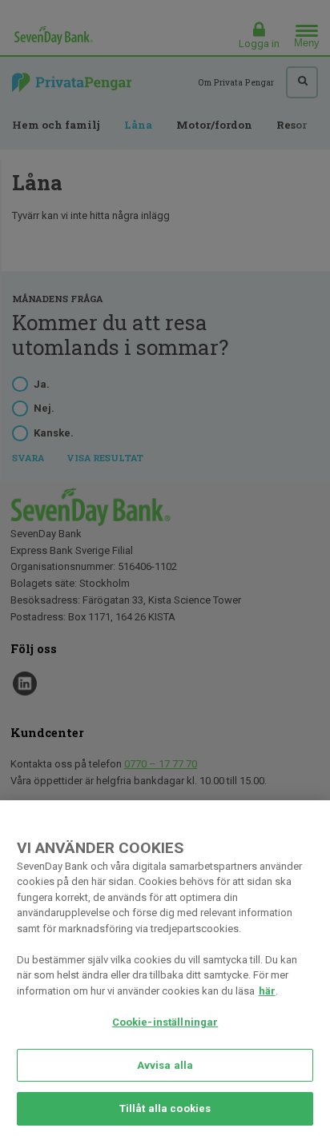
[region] (165, 968)
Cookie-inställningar (165, 1022)
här (267, 991)
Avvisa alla (165, 1065)
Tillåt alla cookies (165, 1108)
